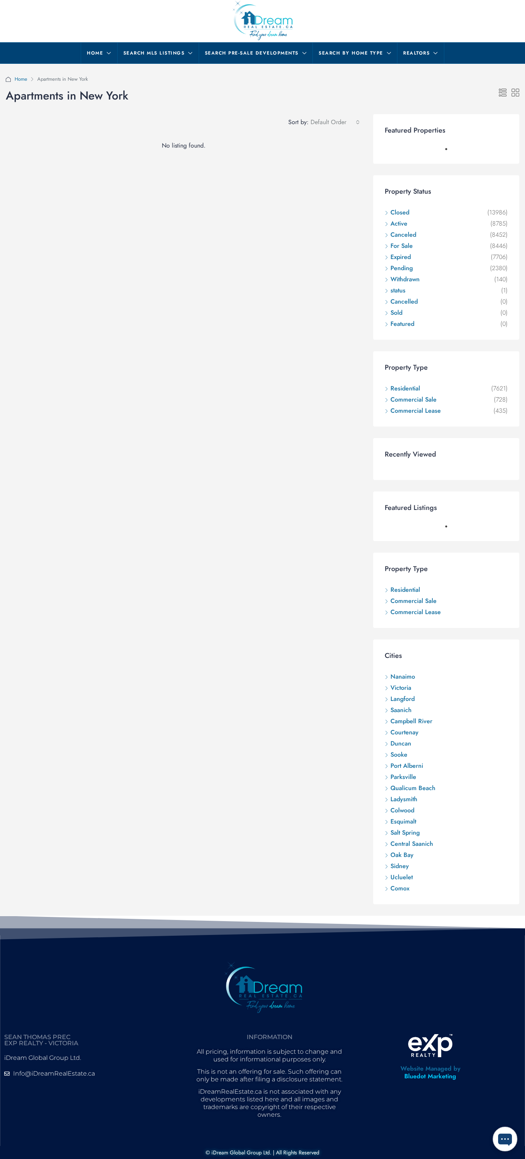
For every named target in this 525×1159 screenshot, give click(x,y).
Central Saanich (411, 843)
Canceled (403, 234)
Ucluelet (401, 877)
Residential (405, 388)
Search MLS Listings (154, 53)
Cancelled (404, 301)
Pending (401, 268)
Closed (399, 212)
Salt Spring (405, 832)
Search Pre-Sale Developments (252, 53)
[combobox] (335, 122)
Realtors (416, 53)
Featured (402, 323)
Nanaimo (402, 676)
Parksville (403, 776)
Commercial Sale (413, 399)
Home (95, 53)
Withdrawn (405, 279)
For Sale (401, 245)
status (397, 290)
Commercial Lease (415, 410)
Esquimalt (403, 821)
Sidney (399, 866)
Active (398, 223)
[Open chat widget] (505, 1139)
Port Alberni (406, 765)
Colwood (402, 810)
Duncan (400, 743)
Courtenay (404, 732)
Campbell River (411, 721)
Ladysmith (403, 799)
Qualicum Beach (412, 788)
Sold (396, 312)
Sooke (398, 754)
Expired (400, 256)
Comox (399, 888)
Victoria (400, 687)
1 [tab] (450, 152)
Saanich (401, 710)
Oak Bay (402, 854)
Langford (402, 698)
